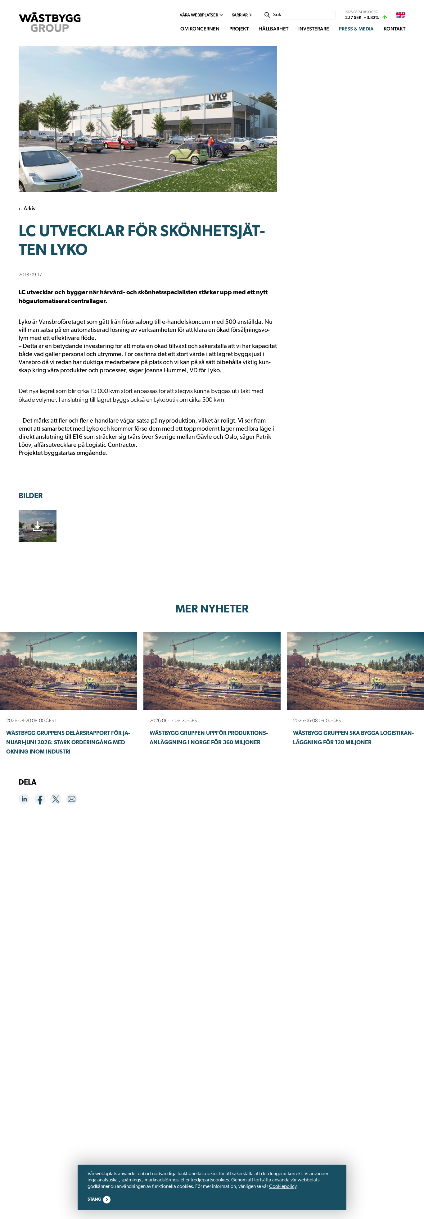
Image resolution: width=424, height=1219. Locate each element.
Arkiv (30, 209)
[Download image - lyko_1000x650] (37, 526)
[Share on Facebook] (42, 800)
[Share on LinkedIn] (26, 800)
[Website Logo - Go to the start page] (50, 22)
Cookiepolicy (282, 1186)
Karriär (240, 14)
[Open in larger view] (148, 119)
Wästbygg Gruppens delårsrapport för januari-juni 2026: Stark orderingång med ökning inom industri (68, 743)
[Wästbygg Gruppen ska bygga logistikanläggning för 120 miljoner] (355, 671)
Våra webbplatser (199, 14)
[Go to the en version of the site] (400, 15)
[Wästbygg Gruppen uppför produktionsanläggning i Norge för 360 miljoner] (212, 671)
